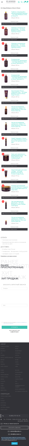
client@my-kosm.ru (16, 434)
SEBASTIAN (18, 374)
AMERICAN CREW (5, 346)
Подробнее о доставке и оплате (9, 256)
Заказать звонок (14, 427)
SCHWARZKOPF (19, 372)
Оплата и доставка (6, 396)
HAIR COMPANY (4, 366)
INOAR (16, 348)
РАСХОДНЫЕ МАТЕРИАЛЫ (21, 391)
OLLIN (2, 383)
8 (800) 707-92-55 (14, 332)
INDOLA (17, 346)
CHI (1, 353)
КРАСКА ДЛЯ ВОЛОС (20, 389)
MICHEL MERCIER (4, 374)
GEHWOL (3, 364)
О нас (2, 398)
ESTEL (2, 362)
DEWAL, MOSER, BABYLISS (7, 357)
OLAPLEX (3, 381)
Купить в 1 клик (14, 21)
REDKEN (3, 388)
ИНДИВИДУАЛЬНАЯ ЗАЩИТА (19, 386)
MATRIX (2, 372)
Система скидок (5, 407)
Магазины (3, 405)
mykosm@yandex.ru (15, 431)
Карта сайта (4, 409)
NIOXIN (2, 379)
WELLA (17, 383)
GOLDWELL (18, 353)
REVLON (17, 370)
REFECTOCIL (4, 390)
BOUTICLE (3, 350)
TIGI (16, 381)
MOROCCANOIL (4, 376)
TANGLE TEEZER (19, 379)
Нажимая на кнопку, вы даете (15, 323)
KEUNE (16, 359)
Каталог (3, 344)
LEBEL (16, 366)
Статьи (2, 400)
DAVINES (3, 355)
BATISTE (3, 348)
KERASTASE (18, 357)
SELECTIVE (17, 376)
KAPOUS (17, 355)
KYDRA (16, 362)
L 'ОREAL (17, 364)
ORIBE (2, 385)
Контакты (3, 402)
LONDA (2, 370)
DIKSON (2, 359)
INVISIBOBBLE (18, 350)
